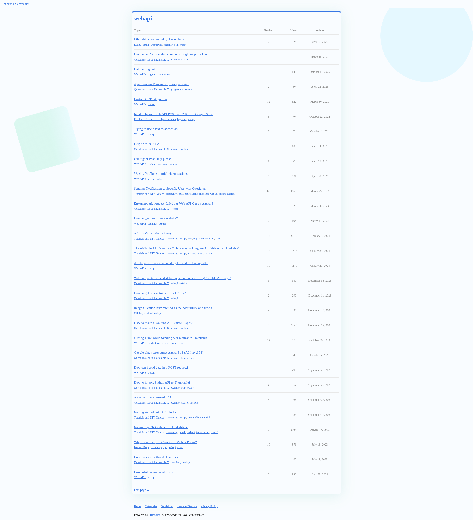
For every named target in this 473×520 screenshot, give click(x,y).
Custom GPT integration (150, 99)
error (180, 343)
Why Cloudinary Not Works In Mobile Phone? (165, 442)
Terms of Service (187, 506)
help (176, 44)
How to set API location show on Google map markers (170, 54)
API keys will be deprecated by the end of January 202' (171, 263)
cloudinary (156, 447)
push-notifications (188, 193)
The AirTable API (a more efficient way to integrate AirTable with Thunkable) (186, 248)
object (196, 238)
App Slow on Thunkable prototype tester (161, 84)
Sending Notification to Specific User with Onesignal (170, 188)
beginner (168, 44)
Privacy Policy (209, 506)
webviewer (156, 44)
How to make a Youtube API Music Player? (163, 323)
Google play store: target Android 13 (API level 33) (168, 352)
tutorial (231, 193)
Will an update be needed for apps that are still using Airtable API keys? (182, 278)
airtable (191, 253)
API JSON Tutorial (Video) (152, 233)
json (190, 238)
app (165, 447)
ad (151, 313)
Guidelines (167, 506)
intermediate (207, 238)
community (171, 193)
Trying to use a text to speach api (156, 129)
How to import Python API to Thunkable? (162, 382)
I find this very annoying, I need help (159, 39)
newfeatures (154, 343)
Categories (151, 506)
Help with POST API (148, 144)
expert (222, 193)
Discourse (154, 514)
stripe (173, 343)
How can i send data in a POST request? (161, 367)
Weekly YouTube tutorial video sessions (161, 173)
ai (148, 313)
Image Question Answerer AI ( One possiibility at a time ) (173, 308)
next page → (142, 490)
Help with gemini (145, 69)
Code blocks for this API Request (156, 457)
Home (137, 506)
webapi (183, 44)
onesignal (163, 164)
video (159, 179)
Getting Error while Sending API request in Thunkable (170, 338)
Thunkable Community (15, 3)
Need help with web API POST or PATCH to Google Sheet (173, 114)
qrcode (182, 432)
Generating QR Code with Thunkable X (161, 427)
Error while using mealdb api (153, 472)
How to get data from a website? (156, 218)
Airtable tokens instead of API (154, 397)
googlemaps (177, 89)
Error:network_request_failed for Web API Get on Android (173, 203)
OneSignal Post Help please (152, 159)
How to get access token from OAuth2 (160, 293)
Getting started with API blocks (155, 412)
